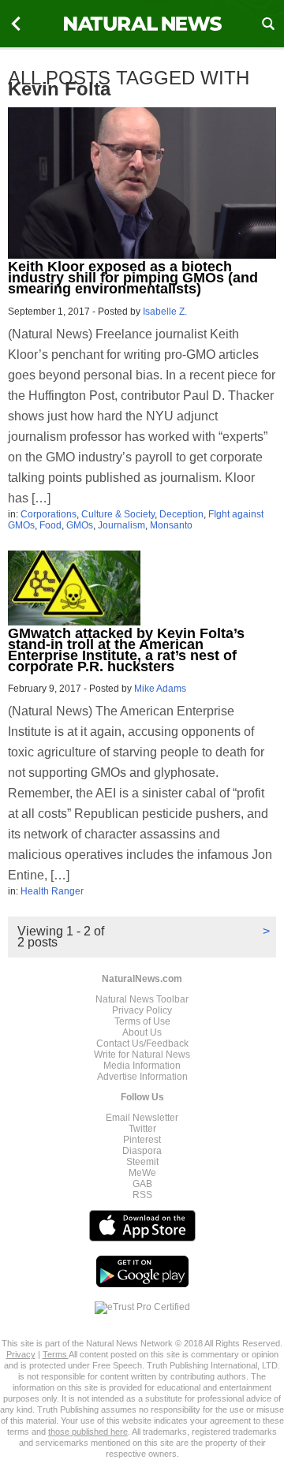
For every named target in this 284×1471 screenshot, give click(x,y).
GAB (142, 1183)
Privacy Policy (142, 1010)
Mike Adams (160, 688)
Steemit (142, 1161)
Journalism (121, 525)
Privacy (21, 1354)
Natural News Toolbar (142, 999)
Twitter (142, 1128)
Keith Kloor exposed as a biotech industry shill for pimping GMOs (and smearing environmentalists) (133, 278)
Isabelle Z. (165, 311)
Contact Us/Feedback (142, 1043)
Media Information (142, 1065)
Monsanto (171, 525)
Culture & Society (118, 514)
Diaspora (142, 1150)
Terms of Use (142, 1021)
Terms (56, 1354)
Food (50, 525)
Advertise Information (142, 1076)
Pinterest (142, 1139)
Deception (181, 514)
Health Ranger (52, 891)
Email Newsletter (142, 1117)
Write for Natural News (142, 1054)
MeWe (142, 1172)
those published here (88, 1431)
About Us (142, 1032)
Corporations (49, 514)
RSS (142, 1194)
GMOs (79, 525)
